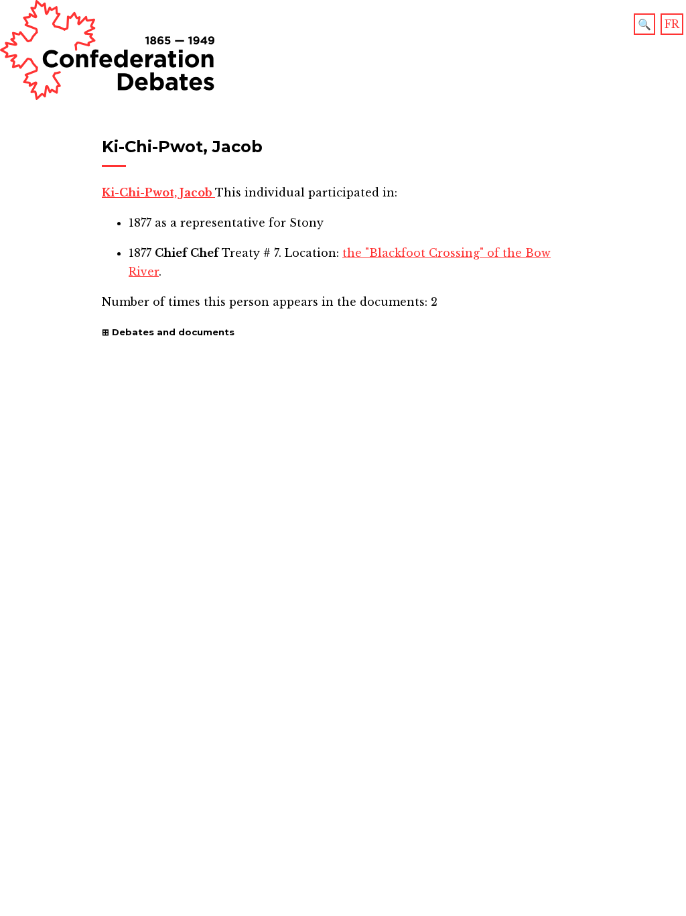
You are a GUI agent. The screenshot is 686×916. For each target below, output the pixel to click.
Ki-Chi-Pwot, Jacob (158, 192)
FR (672, 24)
